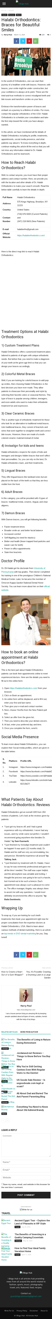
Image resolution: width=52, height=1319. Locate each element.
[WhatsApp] (35, 41)
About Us (44, 1310)
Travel (17, 1227)
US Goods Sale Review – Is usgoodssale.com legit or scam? (31, 1083)
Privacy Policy (22, 1310)
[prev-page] (3, 1120)
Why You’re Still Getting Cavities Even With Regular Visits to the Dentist (31, 1069)
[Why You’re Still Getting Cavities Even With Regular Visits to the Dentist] (8, 1074)
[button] (4, 4)
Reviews (5, 1102)
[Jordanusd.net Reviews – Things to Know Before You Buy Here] (8, 1059)
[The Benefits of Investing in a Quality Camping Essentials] (6, 1241)
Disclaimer (34, 1310)
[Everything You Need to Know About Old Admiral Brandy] (8, 1110)
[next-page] (7, 1120)
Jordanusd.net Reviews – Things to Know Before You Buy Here (33, 1056)
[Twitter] (23, 41)
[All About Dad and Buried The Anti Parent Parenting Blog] (8, 1098)
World (4, 1114)
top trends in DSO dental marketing (20, 933)
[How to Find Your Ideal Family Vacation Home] (6, 1254)
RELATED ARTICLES (9, 1032)
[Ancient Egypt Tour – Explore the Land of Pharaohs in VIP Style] (6, 1224)
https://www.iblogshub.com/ (26, 1010)
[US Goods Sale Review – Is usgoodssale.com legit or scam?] (8, 1085)
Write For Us (9, 1310)
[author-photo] (26, 1002)
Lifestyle (5, 1049)
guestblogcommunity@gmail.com (26, 1296)
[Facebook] (16, 41)
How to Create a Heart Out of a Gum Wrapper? (12, 973)
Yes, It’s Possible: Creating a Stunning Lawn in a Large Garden (38, 975)
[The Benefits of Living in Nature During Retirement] (8, 1044)
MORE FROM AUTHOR (29, 1032)
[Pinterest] (29, 41)
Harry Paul (8, 35)
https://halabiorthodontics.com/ (31, 235)
